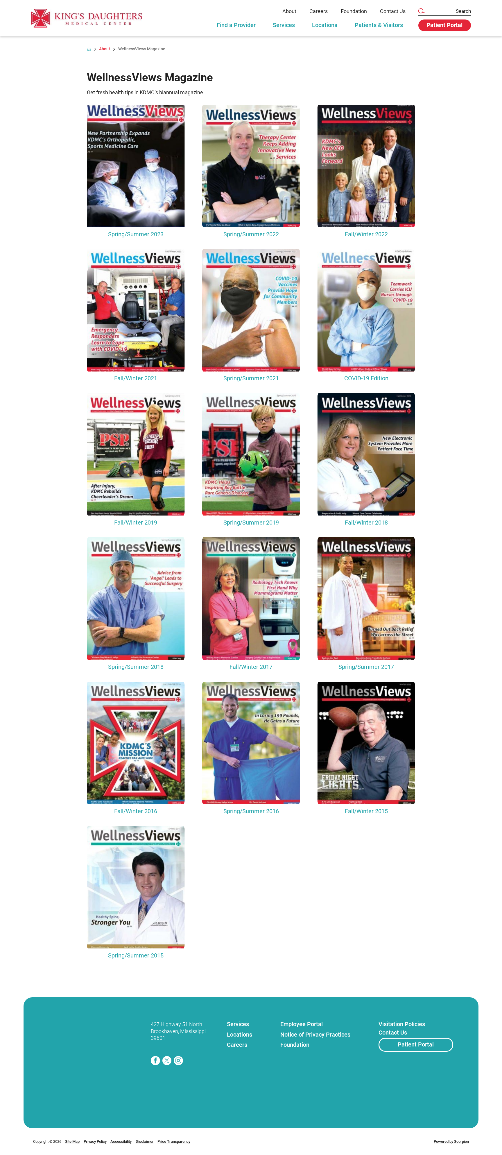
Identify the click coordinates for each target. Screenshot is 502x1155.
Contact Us (393, 11)
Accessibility (121, 1141)
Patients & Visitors (379, 25)
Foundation (354, 11)
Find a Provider (236, 25)
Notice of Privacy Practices (315, 1034)
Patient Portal (416, 1044)
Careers (318, 11)
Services (284, 25)
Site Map (72, 1141)
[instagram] (178, 1060)
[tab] (236, 27)
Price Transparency (173, 1141)
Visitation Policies (402, 1024)
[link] (86, 18)
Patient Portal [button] (444, 25)
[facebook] (155, 1060)
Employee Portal (301, 1024)
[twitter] (167, 1060)
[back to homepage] (89, 49)
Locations (324, 25)
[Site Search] (421, 11)
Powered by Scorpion (451, 1141)
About (289, 11)
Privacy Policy (95, 1141)
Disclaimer (145, 1141)
